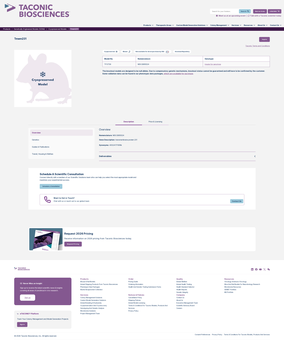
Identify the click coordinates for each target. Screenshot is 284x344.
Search (243, 11)
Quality (179, 279)
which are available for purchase (178, 74)
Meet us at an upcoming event (232, 16)
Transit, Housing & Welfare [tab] (42, 154)
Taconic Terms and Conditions (257, 46)
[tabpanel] (142, 144)
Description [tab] (129, 121)
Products (147, 25)
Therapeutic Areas (163, 25)
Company (180, 295)
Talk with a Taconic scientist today (265, 16)
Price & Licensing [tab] (155, 121)
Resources (248, 25)
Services (235, 25)
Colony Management (218, 25)
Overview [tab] (36, 133)
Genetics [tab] (35, 140)
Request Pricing (73, 244)
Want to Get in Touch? (64, 198)
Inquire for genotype (213, 64)
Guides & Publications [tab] (40, 147)
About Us (261, 25)
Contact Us (274, 25)
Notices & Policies (136, 295)
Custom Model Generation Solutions (190, 25)
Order (131, 279)
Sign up (28, 297)
